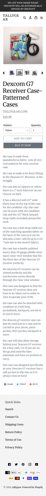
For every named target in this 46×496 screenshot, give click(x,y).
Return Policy (13, 432)
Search (9, 409)
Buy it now (23, 145)
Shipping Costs (14, 424)
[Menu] (41, 17)
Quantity (36, 125)
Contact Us (12, 416)
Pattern (7, 125)
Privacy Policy (13, 447)
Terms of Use (13, 439)
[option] (12, 72)
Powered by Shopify (32, 487)
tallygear (11, 17)
